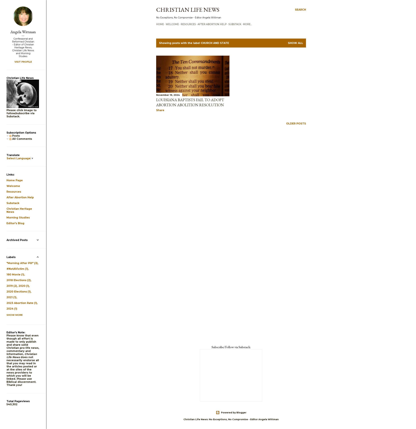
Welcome (172, 24)
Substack (234, 24)
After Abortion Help (212, 24)
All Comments (21, 138)
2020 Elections (18, 291)
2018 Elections (18, 280)
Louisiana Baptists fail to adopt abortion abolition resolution (190, 102)
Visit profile (23, 61)
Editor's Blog (15, 223)
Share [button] (160, 110)
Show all (295, 43)
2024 (11, 308)
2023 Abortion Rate (21, 303)
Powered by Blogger (233, 412)
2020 (23, 285)
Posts (15, 135)
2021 (10, 297)
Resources (188, 24)
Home (160, 24)
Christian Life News (187, 10)
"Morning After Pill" (21, 263)
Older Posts (296, 123)
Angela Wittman (23, 31)
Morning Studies (18, 217)
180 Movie (14, 274)
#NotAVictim (16, 268)
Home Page (14, 180)
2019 (11, 285)
